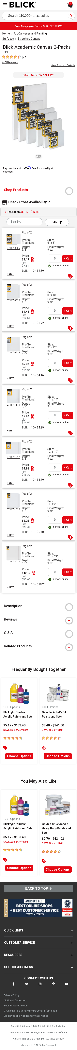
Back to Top (36, 888)
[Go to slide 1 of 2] (37, 156)
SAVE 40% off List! (52, 730)
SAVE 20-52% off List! (15, 730)
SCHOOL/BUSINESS (18, 967)
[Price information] (32, 259)
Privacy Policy (11, 995)
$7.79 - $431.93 (53, 839)
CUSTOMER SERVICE (19, 943)
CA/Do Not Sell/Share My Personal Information (30, 1010)
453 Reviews (10, 62)
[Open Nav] (5, 4)
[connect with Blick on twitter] (27, 986)
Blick (5, 51)
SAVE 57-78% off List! (38, 75)
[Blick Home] (22, 5)
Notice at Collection (15, 1000)
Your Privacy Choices (15, 1005)
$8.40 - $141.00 (53, 725)
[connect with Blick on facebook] (13, 986)
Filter (55, 222)
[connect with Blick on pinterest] (53, 986)
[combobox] (24, 221)
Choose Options (19, 756)
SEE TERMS (56, 26)
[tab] (38, 190)
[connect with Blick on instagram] (40, 986)
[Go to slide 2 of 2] (39, 156)
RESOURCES (13, 955)
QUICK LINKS (13, 930)
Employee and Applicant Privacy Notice (26, 1015)
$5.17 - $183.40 (14, 725)
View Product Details (63, 65)
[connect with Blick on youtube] (67, 986)
